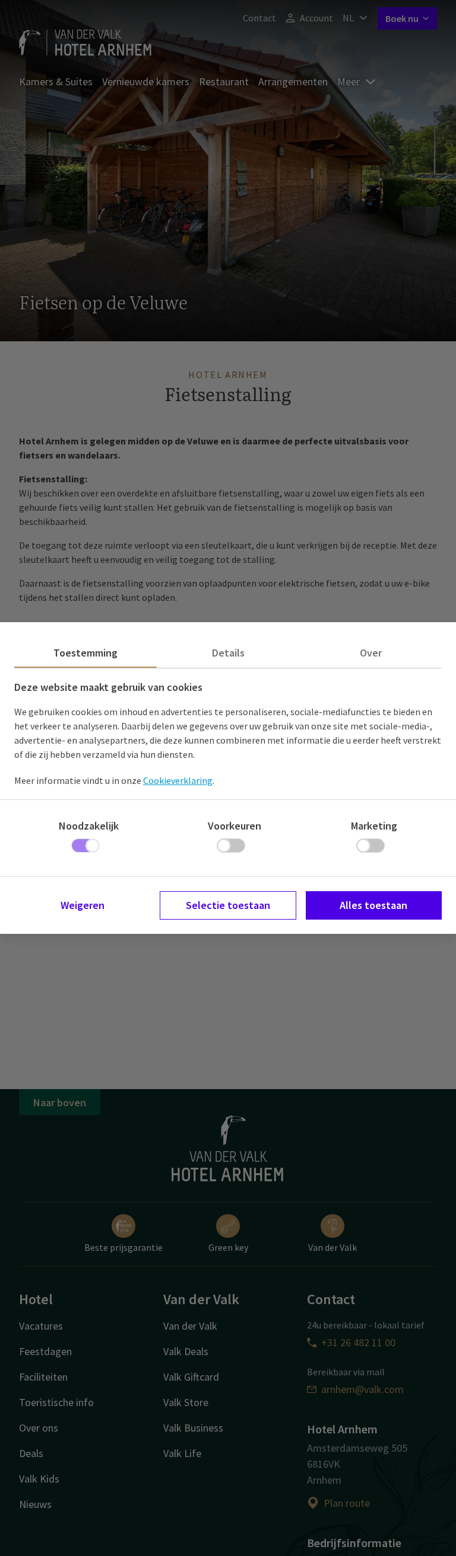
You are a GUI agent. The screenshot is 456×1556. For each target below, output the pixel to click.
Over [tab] (371, 652)
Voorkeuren (234, 826)
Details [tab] (228, 652)
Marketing (374, 826)
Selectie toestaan (228, 905)
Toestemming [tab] (85, 652)
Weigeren (82, 905)
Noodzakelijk (89, 826)
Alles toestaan (373, 905)
